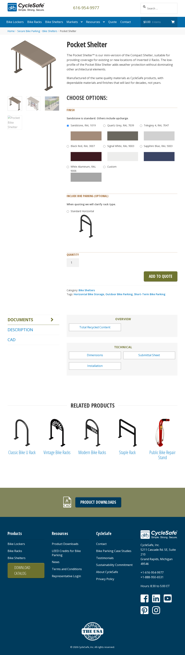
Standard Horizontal (82, 211)
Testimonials (105, 558)
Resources (93, 22)
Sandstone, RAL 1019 (83, 125)
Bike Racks (34, 22)
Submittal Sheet (149, 355)
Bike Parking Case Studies (113, 551)
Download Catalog (22, 570)
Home (11, 31)
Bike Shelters (54, 22)
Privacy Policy (105, 579)
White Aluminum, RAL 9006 (83, 168)
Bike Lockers (15, 22)
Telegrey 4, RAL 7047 (156, 125)
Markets (72, 22)
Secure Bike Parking (28, 31)
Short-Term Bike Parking (149, 294)
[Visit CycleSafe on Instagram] (156, 610)
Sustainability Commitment (114, 565)
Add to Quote (160, 276)
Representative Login (66, 576)
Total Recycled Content (94, 327)
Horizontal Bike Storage (89, 294)
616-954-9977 (86, 7)
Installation (95, 366)
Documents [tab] (20, 320)
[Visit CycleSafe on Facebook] (145, 598)
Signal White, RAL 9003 (120, 146)
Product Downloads (98, 502)
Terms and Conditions (67, 569)
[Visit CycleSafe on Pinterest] (145, 610)
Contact (125, 22)
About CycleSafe (107, 572)
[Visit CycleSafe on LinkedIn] (156, 598)
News (55, 562)
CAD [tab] (12, 339)
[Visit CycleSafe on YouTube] (168, 598)
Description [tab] (20, 329)
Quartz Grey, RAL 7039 (120, 125)
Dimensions (95, 355)
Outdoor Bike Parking (119, 294)
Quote (112, 22)
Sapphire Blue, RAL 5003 (158, 146)
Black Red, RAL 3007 (83, 146)
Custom (112, 166)
